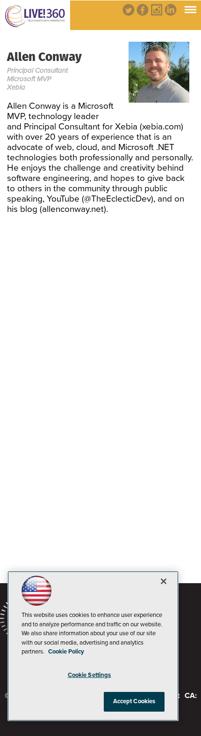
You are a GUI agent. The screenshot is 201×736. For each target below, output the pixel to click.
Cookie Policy (66, 651)
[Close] (163, 581)
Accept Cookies (134, 701)
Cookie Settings (89, 675)
